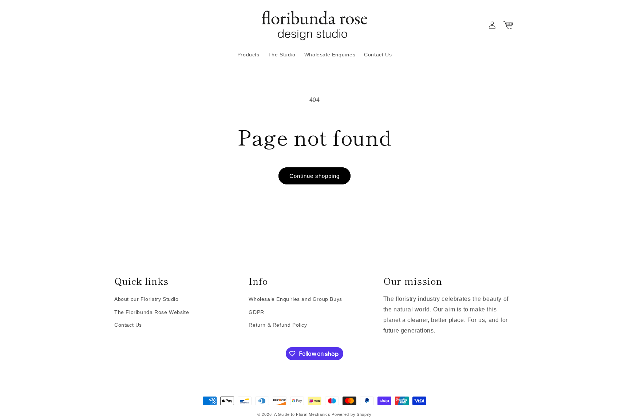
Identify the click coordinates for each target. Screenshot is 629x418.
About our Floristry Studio (146, 299)
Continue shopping (314, 176)
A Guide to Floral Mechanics (302, 414)
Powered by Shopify (352, 414)
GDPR (256, 312)
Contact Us (128, 325)
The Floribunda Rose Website (151, 312)
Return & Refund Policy (278, 325)
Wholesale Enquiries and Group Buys (295, 299)
